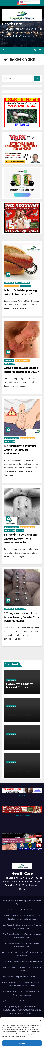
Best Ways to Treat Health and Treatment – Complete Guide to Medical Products (22, 926)
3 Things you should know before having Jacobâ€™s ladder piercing (21, 617)
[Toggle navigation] (40, 50)
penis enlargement (22, 283)
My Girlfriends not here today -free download (17, 1001)
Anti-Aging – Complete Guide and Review (22, 910)
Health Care (12, 24)
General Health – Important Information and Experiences (22, 961)
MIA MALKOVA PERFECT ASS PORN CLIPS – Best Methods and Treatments (22, 993)
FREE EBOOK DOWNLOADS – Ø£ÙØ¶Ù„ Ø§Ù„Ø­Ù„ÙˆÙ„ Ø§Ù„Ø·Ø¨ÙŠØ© (22, 954)
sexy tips (20, 530)
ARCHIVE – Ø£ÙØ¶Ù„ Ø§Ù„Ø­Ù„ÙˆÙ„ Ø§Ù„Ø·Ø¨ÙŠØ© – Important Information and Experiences (22, 917)
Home (4, 910)
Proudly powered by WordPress (14, 901)
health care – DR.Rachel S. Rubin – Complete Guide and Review (22, 969)
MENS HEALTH (9, 283)
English (26, 2)
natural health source (22, 815)
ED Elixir (22, 796)
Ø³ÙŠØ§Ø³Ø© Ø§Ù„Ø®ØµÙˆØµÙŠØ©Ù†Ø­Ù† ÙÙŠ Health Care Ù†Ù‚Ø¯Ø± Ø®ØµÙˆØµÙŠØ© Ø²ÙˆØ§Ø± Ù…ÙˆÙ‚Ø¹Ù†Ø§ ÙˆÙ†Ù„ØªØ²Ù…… (22, 1010)
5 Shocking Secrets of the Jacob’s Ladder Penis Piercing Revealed (20, 538)
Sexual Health (25, 286)
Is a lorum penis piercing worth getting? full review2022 (20, 449)
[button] (40, 1020)
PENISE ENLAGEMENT (11, 286)
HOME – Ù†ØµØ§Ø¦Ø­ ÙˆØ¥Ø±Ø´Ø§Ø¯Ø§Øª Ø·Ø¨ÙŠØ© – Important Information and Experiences (22, 984)
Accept (22, 1043)
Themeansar (23, 904)
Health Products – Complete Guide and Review (18, 977)
